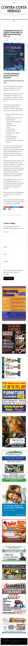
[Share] (4, 209)
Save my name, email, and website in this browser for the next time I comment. (13, 272)
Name (5, 247)
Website (6, 261)
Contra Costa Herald (14, 9)
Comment (7, 232)
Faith (17, 215)
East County (12, 215)
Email (5, 254)
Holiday (20, 215)
